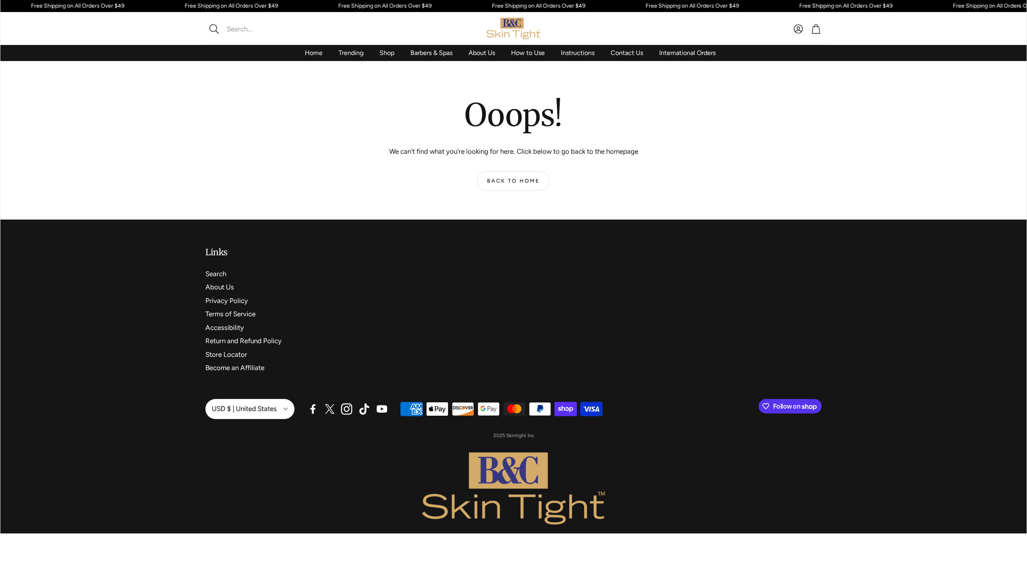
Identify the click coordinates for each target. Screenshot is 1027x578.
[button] (258, 29)
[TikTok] (364, 409)
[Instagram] (346, 409)
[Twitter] (330, 409)
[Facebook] (313, 409)
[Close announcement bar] (1019, 6)
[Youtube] (382, 409)
